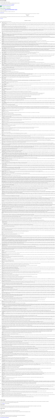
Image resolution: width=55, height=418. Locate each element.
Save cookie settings (2, 417)
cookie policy (3, 403)
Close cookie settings (6, 417)
